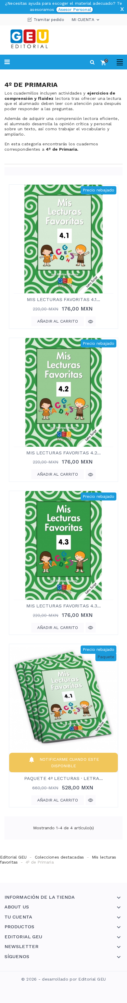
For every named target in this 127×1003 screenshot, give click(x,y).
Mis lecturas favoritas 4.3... (63, 606)
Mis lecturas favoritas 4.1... (63, 299)
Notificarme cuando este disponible (63, 762)
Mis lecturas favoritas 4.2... (63, 453)
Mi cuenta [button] (85, 19)
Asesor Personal (74, 9)
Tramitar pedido (49, 19)
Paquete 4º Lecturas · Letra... (63, 778)
